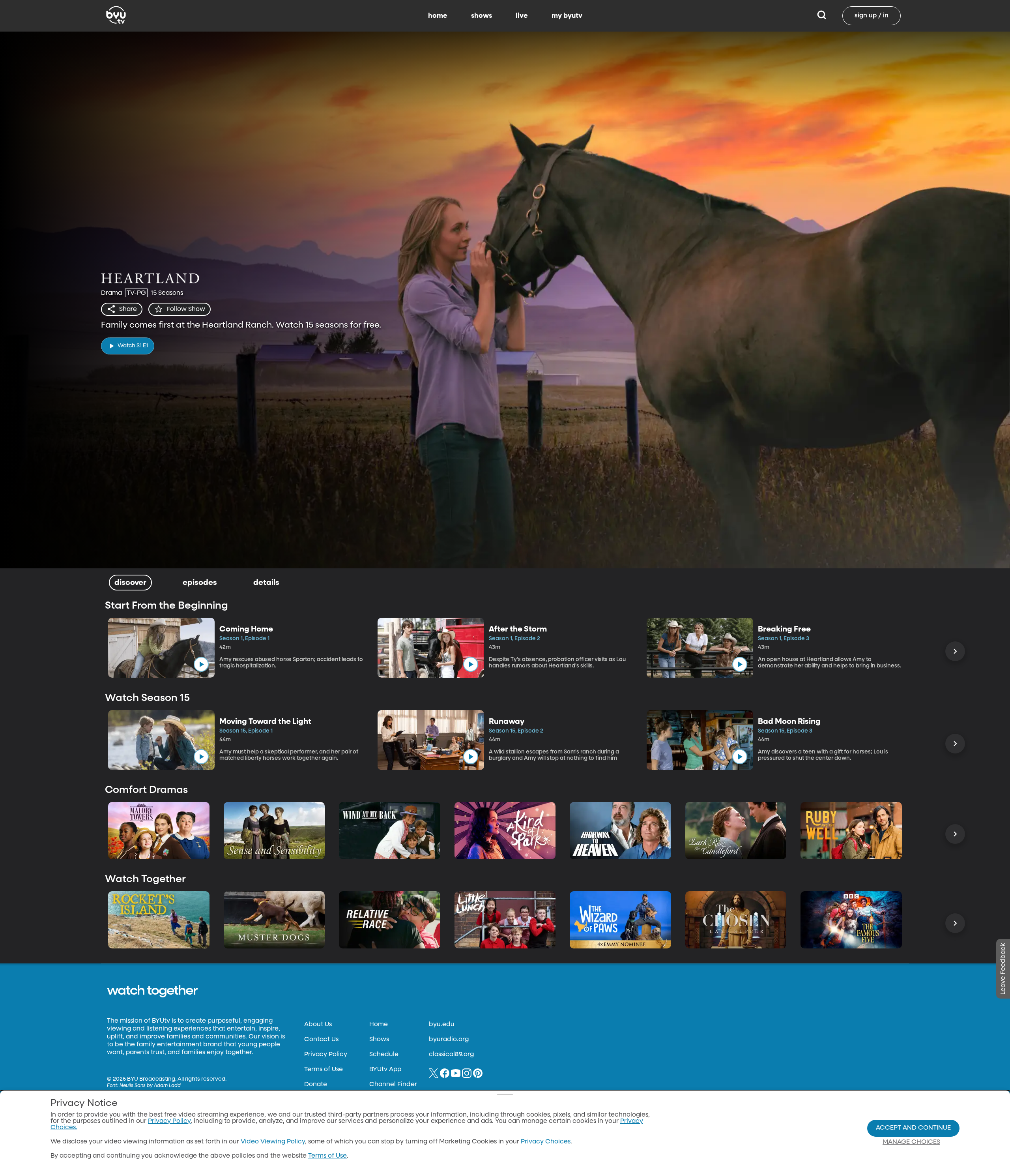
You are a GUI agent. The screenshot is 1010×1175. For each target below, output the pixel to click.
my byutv (567, 15)
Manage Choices (911, 1142)
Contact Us (321, 1039)
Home (378, 1024)
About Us (318, 1024)
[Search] (822, 15)
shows (481, 15)
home (437, 15)
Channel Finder (393, 1084)
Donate (315, 1084)
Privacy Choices (545, 1142)
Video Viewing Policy (273, 1142)
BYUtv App (385, 1069)
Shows (379, 1039)
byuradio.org (449, 1039)
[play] (201, 664)
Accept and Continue (913, 1128)
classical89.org (451, 1054)
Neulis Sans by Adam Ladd (150, 1085)
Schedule (383, 1054)
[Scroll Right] (955, 651)
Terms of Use (323, 1069)
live (522, 15)
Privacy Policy (325, 1054)
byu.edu (441, 1024)
